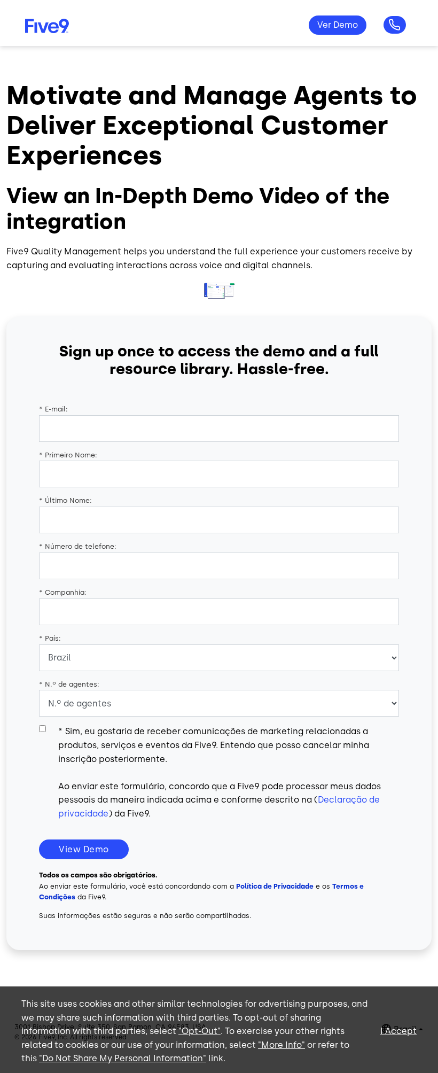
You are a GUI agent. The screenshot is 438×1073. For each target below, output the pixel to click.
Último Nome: (65, 500)
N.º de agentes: (69, 684)
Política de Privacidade (275, 886)
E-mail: (53, 409)
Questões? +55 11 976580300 (395, 25)
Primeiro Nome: (68, 455)
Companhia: (63, 592)
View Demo (84, 849)
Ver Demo (337, 25)
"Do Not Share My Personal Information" (122, 1058)
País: (50, 638)
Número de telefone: (77, 546)
